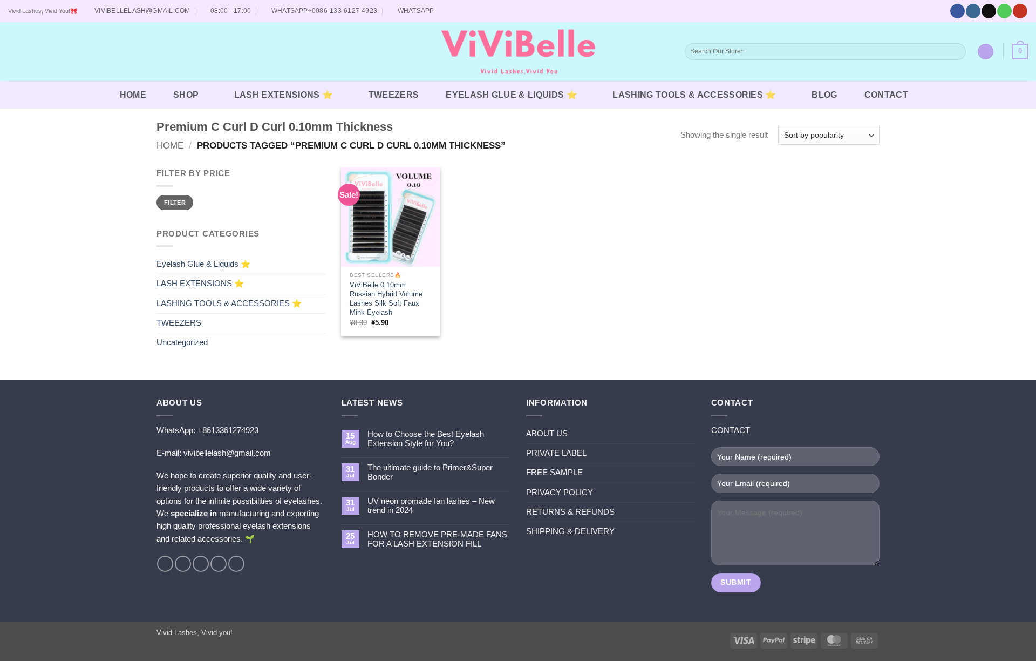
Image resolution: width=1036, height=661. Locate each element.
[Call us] (1004, 11)
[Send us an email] (989, 11)
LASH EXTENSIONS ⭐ (283, 94)
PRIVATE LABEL (556, 453)
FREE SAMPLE (554, 472)
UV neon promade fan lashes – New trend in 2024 (431, 506)
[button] (15, 51)
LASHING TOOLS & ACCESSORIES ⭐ (694, 94)
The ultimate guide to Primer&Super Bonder (430, 472)
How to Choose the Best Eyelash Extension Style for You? (425, 439)
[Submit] (957, 51)
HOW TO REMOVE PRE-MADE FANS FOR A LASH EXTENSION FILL (437, 539)
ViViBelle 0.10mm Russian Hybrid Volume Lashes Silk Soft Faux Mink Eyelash (386, 298)
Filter (175, 202)
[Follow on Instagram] (973, 11)
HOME (133, 94)
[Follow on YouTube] (1020, 11)
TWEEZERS (394, 94)
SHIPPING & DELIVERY (570, 531)
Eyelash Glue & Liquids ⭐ (511, 94)
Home (169, 145)
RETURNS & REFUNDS (570, 512)
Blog (824, 94)
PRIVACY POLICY (559, 492)
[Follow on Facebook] (957, 11)
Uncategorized (182, 342)
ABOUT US (547, 433)
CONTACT (886, 94)
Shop (186, 94)
